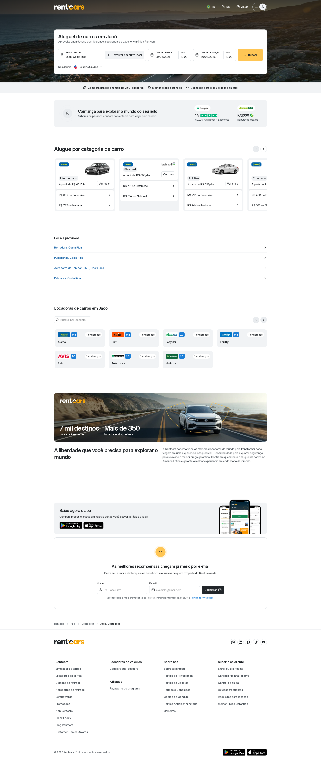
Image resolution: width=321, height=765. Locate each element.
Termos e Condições (177, 689)
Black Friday (63, 718)
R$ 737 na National (135, 196)
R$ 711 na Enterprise (135, 186)
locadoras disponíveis (118, 434)
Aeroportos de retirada (70, 689)
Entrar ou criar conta (230, 668)
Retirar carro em (74, 52)
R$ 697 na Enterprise (72, 195)
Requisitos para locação (233, 697)
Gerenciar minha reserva (233, 675)
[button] (205, 108)
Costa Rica (88, 623)
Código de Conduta (176, 697)
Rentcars (59, 623)
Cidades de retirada (68, 682)
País (73, 623)
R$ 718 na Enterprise (199, 195)
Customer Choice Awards (72, 732)
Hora (183, 52)
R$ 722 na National (70, 205)
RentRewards (64, 697)
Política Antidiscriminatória (180, 704)
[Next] (263, 149)
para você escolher (72, 434)
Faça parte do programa (125, 688)
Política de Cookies (176, 682)
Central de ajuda (228, 682)
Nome (100, 583)
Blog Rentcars (64, 725)
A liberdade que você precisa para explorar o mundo (106, 453)
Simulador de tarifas (68, 668)
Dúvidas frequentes (230, 689)
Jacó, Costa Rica (110, 623)
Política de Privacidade (202, 598)
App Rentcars (64, 711)
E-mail (153, 583)
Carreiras (170, 711)
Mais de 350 (122, 428)
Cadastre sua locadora (124, 668)
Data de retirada (164, 52)
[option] (85, 195)
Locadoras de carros (69, 675)
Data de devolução (210, 52)
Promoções (63, 704)
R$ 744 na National (199, 205)
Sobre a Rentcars (174, 668)
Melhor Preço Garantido (233, 704)
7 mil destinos (79, 428)
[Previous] (256, 149)
